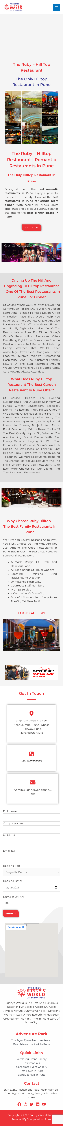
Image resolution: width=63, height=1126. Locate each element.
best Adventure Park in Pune (31, 1044)
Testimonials (31, 1063)
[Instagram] (25, 1104)
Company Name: (14, 823)
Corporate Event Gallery (31, 1066)
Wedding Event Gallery (31, 1059)
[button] (6, 635)
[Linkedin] (38, 1104)
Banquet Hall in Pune (31, 1074)
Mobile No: (10, 835)
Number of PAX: (13, 896)
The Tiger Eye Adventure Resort (31, 1040)
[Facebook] (19, 1104)
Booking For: (11, 865)
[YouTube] (44, 1104)
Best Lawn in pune (31, 1070)
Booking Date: (12, 880)
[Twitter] (31, 1104)
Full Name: (10, 811)
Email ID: (9, 850)
